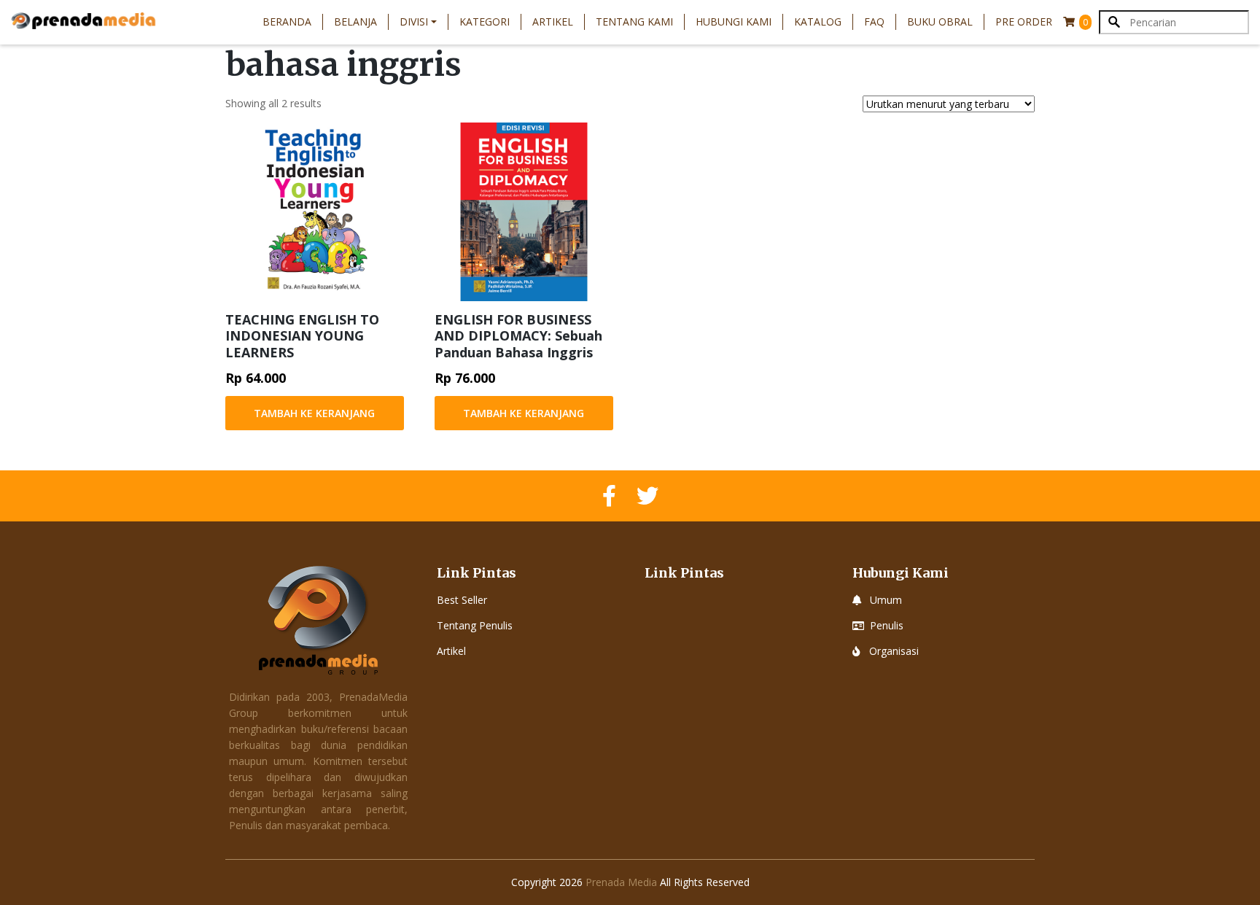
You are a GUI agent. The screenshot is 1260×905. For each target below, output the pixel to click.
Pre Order (1023, 21)
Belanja (355, 21)
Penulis (886, 625)
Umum (886, 600)
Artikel (552, 21)
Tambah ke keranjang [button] (314, 413)
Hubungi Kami (733, 21)
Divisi (414, 21)
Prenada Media (621, 882)
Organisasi (894, 651)
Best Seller (462, 600)
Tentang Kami (634, 21)
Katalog (817, 21)
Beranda (286, 21)
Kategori (484, 21)
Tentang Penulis (475, 625)
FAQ (874, 21)
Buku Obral (940, 21)
